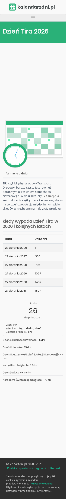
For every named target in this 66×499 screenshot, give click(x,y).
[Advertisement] (33, 82)
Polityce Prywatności (41, 483)
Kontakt (55, 468)
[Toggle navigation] (33, 17)
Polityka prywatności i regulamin (27, 468)
